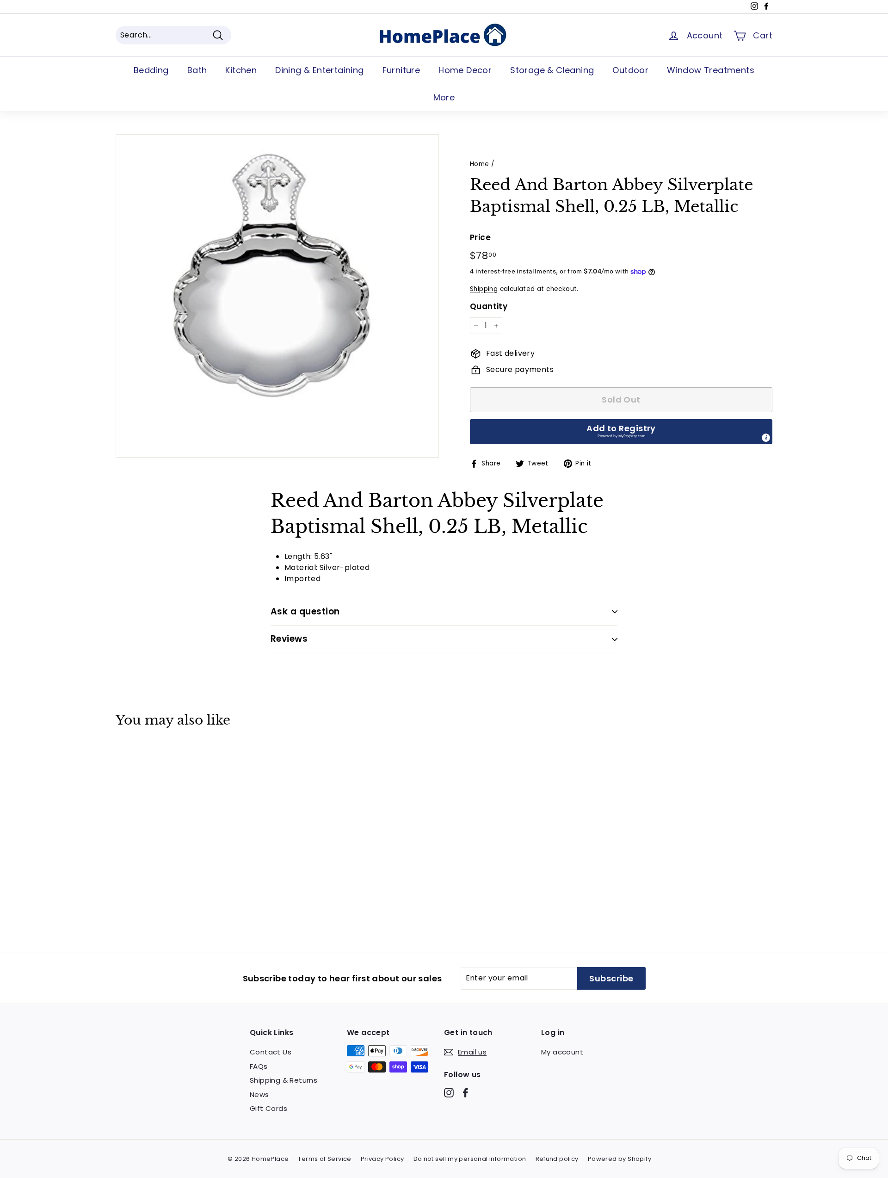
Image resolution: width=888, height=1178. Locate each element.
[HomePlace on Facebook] (465, 1092)
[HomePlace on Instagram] (449, 1092)
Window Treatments (710, 70)
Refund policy (557, 1158)
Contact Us (270, 1052)
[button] (621, 431)
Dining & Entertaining (319, 70)
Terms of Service (324, 1158)
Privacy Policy (382, 1158)
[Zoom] (277, 296)
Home (479, 164)
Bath (197, 70)
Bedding (151, 70)
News (259, 1094)
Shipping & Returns (283, 1080)
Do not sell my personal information (469, 1158)
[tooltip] (766, 438)
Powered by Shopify (619, 1158)
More (444, 97)
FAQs (259, 1066)
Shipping (484, 289)
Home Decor (465, 70)
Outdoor (630, 70)
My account (562, 1052)
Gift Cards (268, 1108)
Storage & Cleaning (552, 70)
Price (480, 237)
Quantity (488, 306)
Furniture (401, 70)
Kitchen (241, 70)
